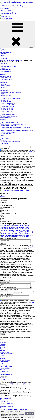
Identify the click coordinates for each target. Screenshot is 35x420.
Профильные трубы (6, 133)
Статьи (2, 408)
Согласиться (29, 413)
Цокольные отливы (6, 79)
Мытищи (3, 344)
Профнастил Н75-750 (6, 109)
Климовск (3, 350)
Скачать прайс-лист (6, 52)
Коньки (2, 68)
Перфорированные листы (8, 125)
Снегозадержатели (5, 71)
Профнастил (4, 100)
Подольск (3, 379)
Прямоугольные (5, 137)
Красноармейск (5, 368)
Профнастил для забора (7, 113)
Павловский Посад (6, 366)
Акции (2, 55)
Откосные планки (5, 85)
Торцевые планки (5, 69)
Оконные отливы (5, 77)
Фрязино (2, 347)
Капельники (4, 74)
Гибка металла (4, 145)
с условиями (21, 414)
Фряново (2, 349)
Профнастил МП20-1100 (7, 103)
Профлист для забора (6, 403)
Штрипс (2, 65)
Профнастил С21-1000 (7, 105)
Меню (31, 47)
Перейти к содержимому (7, 1)
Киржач (2, 369)
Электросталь (4, 357)
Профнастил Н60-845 (6, 108)
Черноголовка (4, 352)
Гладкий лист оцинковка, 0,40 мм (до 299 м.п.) (14, 227)
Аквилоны (3, 87)
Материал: (3, 287)
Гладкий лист (4, 63)
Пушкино (3, 341)
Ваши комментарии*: (6, 294)
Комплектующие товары (7, 132)
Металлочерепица (5, 117)
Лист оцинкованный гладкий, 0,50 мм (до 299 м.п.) (15, 233)
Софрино (3, 373)
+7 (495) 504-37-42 (12, 384)
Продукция (3, 49)
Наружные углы (5, 90)
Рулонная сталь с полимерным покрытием (13, 124)
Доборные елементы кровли (8, 66)
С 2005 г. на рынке (5, 10)
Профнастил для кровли (7, 114)
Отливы (2, 93)
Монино (2, 358)
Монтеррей (3, 119)
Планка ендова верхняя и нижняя (10, 92)
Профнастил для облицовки (8, 116)
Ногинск (2, 355)
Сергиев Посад (4, 371)
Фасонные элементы (6, 406)
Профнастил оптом (6, 111)
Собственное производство (8, 13)
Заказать (2, 196)
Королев (2, 345)
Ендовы (2, 73)
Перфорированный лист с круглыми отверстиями (15, 127)
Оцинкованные (4, 138)
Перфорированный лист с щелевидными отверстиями (16, 130)
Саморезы (3, 140)
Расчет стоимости (5, 20)
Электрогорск (4, 365)
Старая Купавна (5, 360)
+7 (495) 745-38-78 (24, 384)
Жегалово (3, 377)
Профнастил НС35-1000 (7, 106)
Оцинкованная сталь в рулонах (9, 122)
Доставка (3, 53)
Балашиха (3, 342)
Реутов (2, 363)
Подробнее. (31, 151)
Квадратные (3, 135)
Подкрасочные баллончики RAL (10, 141)
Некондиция (4, 143)
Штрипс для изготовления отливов (11, 98)
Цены (2, 50)
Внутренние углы (5, 89)
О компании (4, 58)
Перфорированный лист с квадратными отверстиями (16, 129)
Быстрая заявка (17, 7)
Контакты (3, 57)
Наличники (3, 82)
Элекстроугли (4, 361)
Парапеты (3, 84)
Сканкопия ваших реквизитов (9, 289)
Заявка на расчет (27, 7)
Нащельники (4, 81)
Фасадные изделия (5, 76)
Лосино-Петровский (6, 353)
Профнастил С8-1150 (6, 101)
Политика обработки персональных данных (13, 409)
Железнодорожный (6, 374)
